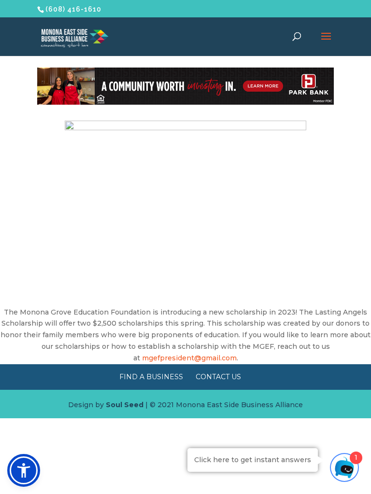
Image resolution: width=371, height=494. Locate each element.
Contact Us (218, 376)
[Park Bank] (185, 102)
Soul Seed (124, 404)
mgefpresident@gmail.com (189, 358)
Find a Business (151, 376)
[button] (24, 470)
